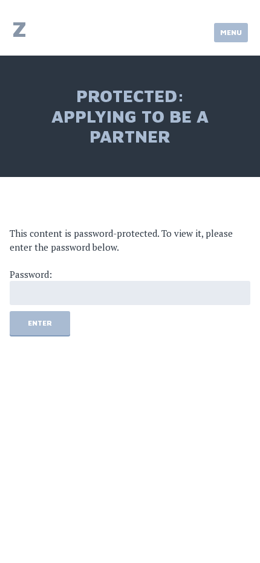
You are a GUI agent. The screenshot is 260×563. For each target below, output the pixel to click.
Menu (231, 32)
